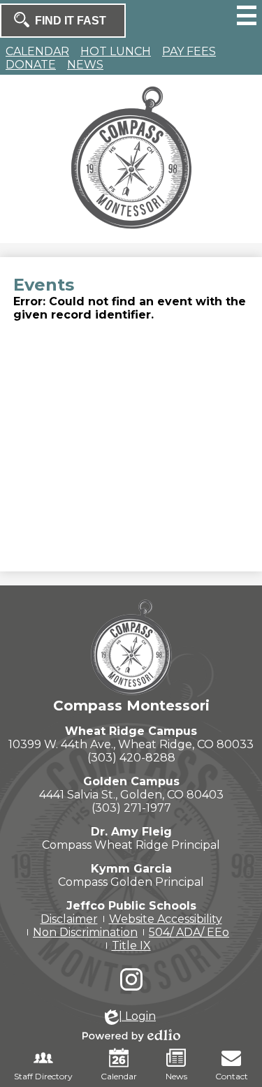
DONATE (31, 64)
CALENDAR (37, 51)
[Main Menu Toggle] (246, 15)
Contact (231, 1076)
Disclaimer (69, 919)
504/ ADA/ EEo (189, 932)
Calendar (119, 1076)
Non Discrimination (85, 932)
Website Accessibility (165, 919)
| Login (137, 1016)
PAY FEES (189, 51)
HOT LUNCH (115, 51)
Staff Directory (43, 1076)
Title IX (131, 945)
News (176, 1076)
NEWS (85, 64)
